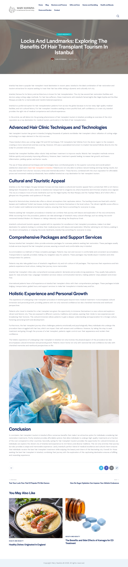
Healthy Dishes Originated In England (27, 544)
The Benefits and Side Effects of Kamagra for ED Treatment (90, 542)
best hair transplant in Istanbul (40, 168)
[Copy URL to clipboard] (116, 468)
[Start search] (117, 16)
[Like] (11, 468)
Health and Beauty (64, 34)
